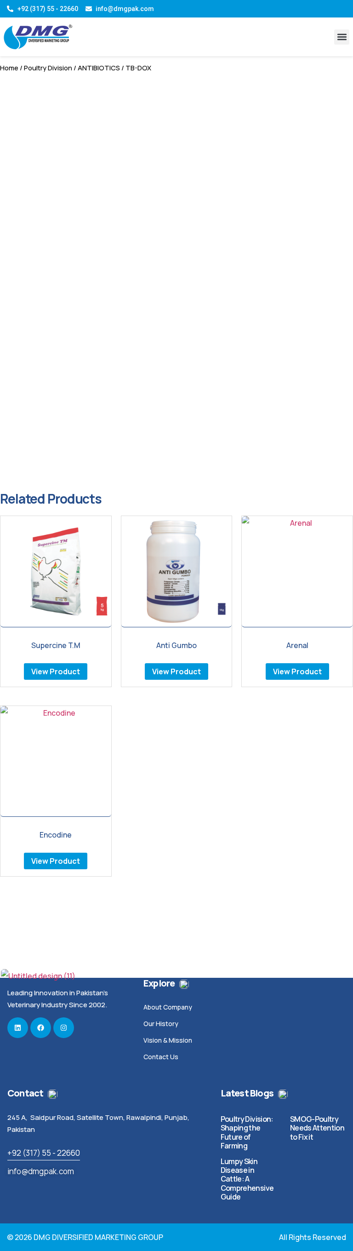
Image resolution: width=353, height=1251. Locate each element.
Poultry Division (48, 67)
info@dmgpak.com (40, 1171)
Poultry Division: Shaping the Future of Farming (247, 1132)
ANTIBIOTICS (99, 67)
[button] (341, 37)
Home (9, 67)
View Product (55, 671)
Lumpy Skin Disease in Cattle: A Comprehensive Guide (247, 1179)
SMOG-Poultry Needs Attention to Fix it (317, 1128)
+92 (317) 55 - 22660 (43, 1153)
